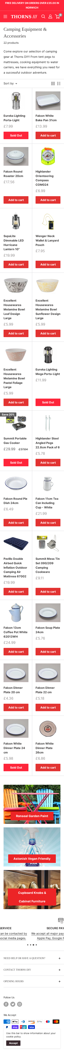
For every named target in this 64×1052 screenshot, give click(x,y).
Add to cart (48, 135)
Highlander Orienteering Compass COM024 (45, 178)
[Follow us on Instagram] (19, 1004)
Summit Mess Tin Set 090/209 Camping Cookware (48, 565)
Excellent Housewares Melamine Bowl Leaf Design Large (14, 309)
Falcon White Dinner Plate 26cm (45, 748)
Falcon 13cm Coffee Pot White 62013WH (16, 632)
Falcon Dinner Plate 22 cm (45, 690)
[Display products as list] (58, 83)
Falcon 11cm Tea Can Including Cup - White (47, 503)
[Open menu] (5, 16)
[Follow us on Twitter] (12, 1004)
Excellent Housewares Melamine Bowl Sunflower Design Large (48, 309)
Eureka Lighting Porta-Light (14, 118)
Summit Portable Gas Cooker (15, 441)
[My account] (50, 16)
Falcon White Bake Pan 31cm (46, 118)
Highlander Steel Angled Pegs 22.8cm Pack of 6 (48, 443)
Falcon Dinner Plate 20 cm (13, 690)
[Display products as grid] (53, 83)
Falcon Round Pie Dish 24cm (15, 501)
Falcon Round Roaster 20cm (13, 174)
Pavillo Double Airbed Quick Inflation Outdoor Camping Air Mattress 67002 (15, 567)
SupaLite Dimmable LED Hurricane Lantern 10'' (14, 242)
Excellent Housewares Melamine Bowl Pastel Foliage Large (14, 378)
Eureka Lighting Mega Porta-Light (48, 372)
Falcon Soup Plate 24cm (48, 630)
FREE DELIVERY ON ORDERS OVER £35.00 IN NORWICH (32, 5)
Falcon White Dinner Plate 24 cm (14, 748)
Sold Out (16, 135)
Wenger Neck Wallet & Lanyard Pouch (47, 240)
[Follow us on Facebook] (6, 1004)
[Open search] (43, 16)
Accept (13, 1043)
